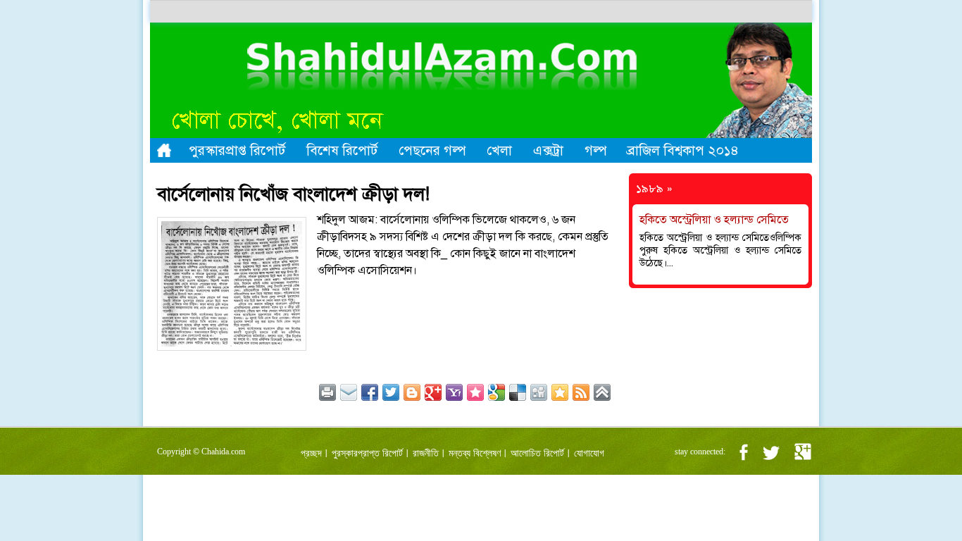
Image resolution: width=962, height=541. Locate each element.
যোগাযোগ (589, 453)
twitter (771, 451)
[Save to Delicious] (517, 392)
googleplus (803, 451)
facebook (743, 451)
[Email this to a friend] (348, 392)
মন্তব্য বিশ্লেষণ (475, 453)
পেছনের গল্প (432, 150)
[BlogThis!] (412, 392)
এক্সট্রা (548, 150)
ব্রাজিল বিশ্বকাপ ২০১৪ (683, 150)
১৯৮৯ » (654, 189)
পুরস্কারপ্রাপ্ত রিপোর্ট (237, 150)
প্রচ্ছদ (311, 453)
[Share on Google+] (433, 392)
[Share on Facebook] (369, 392)
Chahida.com (223, 451)
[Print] (327, 392)
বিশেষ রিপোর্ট (341, 150)
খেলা (499, 150)
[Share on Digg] (538, 392)
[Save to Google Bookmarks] (496, 392)
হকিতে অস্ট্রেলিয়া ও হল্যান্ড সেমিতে (714, 220)
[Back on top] (602, 392)
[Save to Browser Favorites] (559, 392)
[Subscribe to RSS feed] (581, 392)
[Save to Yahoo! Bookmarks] (454, 392)
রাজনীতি (426, 453)
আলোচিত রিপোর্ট (537, 453)
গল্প (595, 150)
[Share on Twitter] (390, 392)
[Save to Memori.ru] (475, 392)
